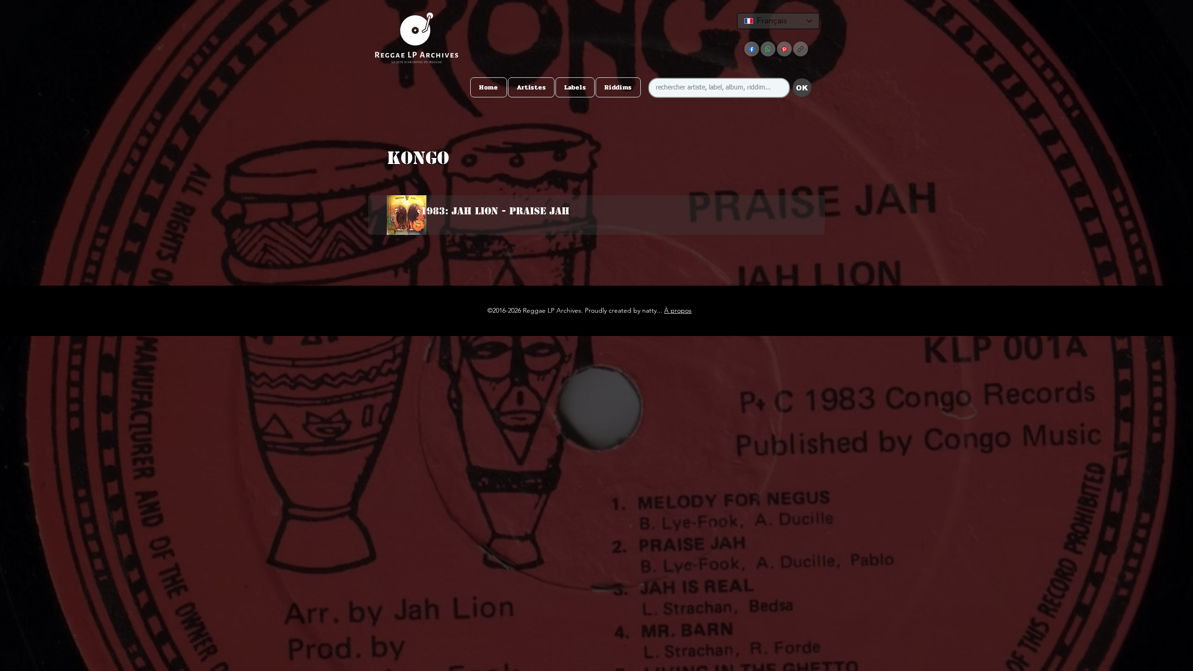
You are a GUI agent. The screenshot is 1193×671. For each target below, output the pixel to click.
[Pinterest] (784, 48)
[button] (595, 176)
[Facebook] (751, 48)
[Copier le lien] (800, 48)
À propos (678, 310)
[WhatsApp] (768, 48)
